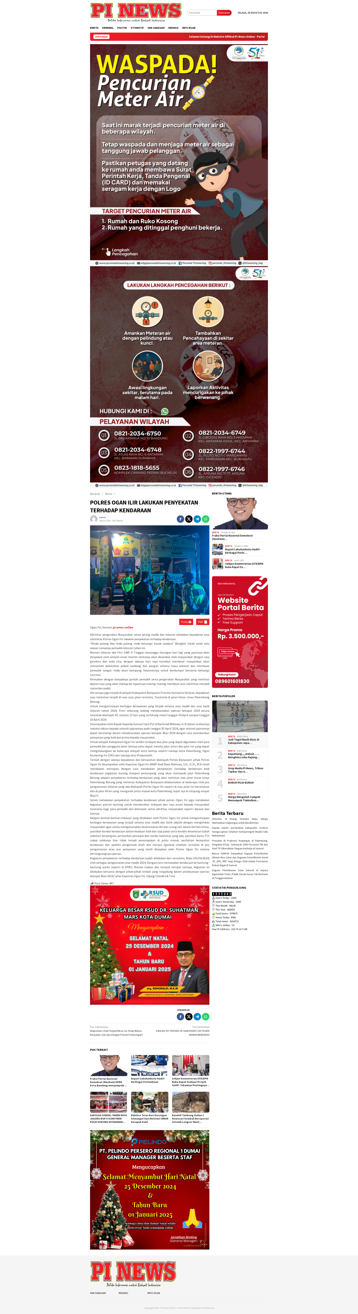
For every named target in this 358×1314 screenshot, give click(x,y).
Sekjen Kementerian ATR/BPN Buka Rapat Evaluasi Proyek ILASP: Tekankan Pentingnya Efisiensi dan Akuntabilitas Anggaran (190, 1082)
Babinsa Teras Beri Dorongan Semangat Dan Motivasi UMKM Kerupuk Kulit (149, 1119)
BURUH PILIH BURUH (241, 782)
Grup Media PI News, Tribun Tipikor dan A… (245, 769)
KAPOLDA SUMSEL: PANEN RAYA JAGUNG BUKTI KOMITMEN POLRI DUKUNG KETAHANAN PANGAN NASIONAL (108, 1119)
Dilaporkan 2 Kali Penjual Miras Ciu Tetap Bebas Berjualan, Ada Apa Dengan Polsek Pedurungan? (116, 1030)
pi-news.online (123, 627)
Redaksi (123, 1293)
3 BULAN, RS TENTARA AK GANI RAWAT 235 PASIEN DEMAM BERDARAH (182, 1030)
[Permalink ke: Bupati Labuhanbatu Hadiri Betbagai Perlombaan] (149, 1065)
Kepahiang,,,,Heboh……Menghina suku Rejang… (244, 755)
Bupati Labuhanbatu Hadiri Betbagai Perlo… (242, 551)
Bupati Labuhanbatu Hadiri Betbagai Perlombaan (147, 1080)
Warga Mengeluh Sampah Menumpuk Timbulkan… (244, 798)
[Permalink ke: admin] (94, 518)
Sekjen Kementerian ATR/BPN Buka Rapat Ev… (244, 565)
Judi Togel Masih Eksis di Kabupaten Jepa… (243, 741)
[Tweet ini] (189, 519)
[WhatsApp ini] (205, 519)
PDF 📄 (203, 622)
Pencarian (224, 12)
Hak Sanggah (98, 1293)
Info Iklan (153, 1293)
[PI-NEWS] (136, 12)
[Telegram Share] (197, 519)
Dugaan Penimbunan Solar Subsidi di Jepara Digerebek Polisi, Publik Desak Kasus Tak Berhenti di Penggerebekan (240, 874)
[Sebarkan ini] (180, 519)
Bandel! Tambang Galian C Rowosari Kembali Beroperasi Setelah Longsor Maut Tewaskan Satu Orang (190, 1119)
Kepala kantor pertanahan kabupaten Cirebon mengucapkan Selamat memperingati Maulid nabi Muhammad (240, 831)
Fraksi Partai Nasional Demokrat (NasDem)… (232, 537)
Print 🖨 (186, 622)
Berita (215, 532)
